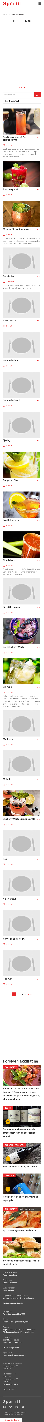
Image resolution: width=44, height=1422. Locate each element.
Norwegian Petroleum (14, 938)
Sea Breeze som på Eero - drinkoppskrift (16, 138)
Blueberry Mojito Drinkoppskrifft (19, 819)
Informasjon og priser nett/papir (16, 1322)
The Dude (7, 978)
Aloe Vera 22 (9, 899)
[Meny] (39, 3)
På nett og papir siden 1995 (14, 1314)
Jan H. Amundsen (10, 1283)
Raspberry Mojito (11, 189)
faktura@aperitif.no (11, 1384)
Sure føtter (8, 276)
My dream (8, 739)
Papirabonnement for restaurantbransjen (19, 1330)
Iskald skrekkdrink (12, 520)
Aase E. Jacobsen (10, 1275)
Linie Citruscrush (11, 607)
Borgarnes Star (10, 480)
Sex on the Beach (11, 400)
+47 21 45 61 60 (15, 1342)
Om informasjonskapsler (13, 1303)
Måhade (7, 779)
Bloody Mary (9, 560)
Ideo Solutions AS (16, 1415)
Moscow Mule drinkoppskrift (17, 229)
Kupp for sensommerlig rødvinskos (20, 1166)
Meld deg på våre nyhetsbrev (14, 1355)
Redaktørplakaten (27, 1298)
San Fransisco (10, 320)
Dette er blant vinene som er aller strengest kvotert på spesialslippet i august (20, 1133)
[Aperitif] (13, 4)
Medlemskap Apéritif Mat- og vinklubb (18, 1332)
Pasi (5, 859)
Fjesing (6, 440)
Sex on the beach (11, 360)
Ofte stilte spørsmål (11, 1348)
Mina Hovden (8, 1290)
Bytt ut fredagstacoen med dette (19, 1230)
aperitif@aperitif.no (11, 1340)
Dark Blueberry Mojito (13, 647)
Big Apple (7, 687)
